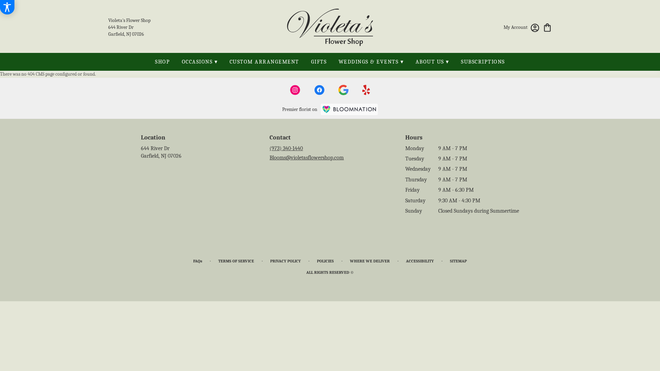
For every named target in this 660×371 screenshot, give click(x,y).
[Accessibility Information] (7, 7)
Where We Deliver (370, 261)
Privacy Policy (285, 261)
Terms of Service (236, 261)
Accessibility (420, 261)
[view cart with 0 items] (547, 27)
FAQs (197, 261)
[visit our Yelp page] (366, 90)
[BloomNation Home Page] (349, 109)
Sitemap (458, 261)
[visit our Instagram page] (295, 90)
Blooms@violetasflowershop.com (307, 158)
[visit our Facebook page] (319, 90)
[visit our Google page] (343, 90)
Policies (325, 261)
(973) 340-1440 (286, 148)
